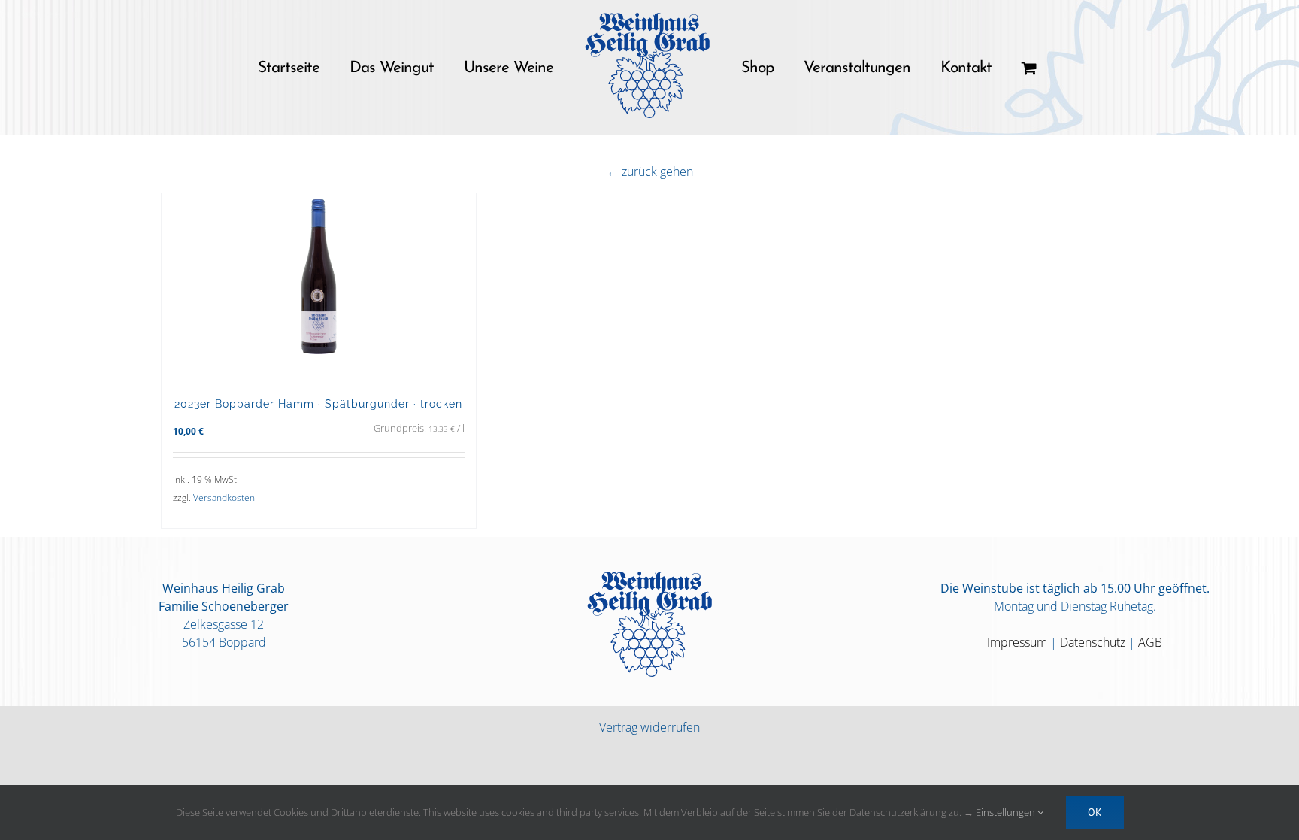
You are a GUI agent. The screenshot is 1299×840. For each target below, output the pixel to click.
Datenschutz (1092, 642)
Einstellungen (1006, 812)
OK (1095, 812)
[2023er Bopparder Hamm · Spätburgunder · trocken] (319, 287)
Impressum (1017, 642)
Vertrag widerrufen (649, 727)
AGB (1150, 642)
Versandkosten (224, 497)
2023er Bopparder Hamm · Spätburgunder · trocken (318, 403)
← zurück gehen (650, 171)
